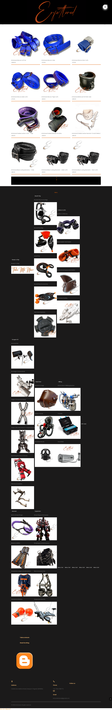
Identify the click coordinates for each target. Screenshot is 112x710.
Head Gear (38, 382)
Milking (60, 382)
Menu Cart (60, 567)
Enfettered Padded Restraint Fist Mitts (52, 133)
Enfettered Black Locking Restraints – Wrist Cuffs (85, 170)
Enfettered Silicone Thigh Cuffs (50, 97)
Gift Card (83, 424)
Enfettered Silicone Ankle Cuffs (19, 97)
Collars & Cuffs (62, 210)
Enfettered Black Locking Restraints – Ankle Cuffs (55, 170)
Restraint (14, 511)
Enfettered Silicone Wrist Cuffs (80, 60)
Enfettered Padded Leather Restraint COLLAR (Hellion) (86, 133)
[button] (5, 709)
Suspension (38, 511)
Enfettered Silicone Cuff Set (18, 60)
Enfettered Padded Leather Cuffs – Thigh (22, 133)
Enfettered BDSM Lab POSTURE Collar (81, 97)
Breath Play (38, 196)
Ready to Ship (15, 259)
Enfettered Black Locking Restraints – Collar (22, 170)
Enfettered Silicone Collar (48, 60)
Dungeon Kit (15, 339)
